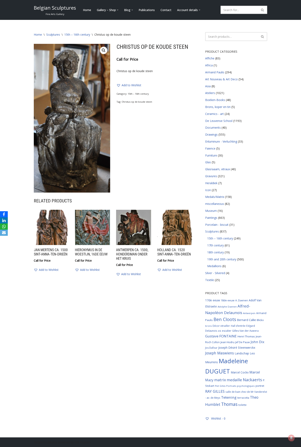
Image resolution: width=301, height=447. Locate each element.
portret (260, 386)
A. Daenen (241, 300)
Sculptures (53, 34)
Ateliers (210, 93)
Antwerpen (249, 313)
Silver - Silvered (215, 273)
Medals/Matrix (214, 197)
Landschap (242, 353)
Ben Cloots (225, 319)
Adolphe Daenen (227, 306)
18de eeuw (227, 300)
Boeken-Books (215, 100)
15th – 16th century (77, 34)
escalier (226, 330)
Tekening (228, 397)
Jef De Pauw (242, 342)
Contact (166, 10)
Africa (209, 65)
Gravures (211, 176)
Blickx (260, 320)
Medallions (214, 266)
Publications (147, 10)
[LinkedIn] (4, 220)
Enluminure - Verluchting (221, 141)
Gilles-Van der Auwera (245, 330)
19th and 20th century (221, 259)
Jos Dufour (211, 347)
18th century (215, 252)
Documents (213, 127)
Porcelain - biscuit (217, 225)
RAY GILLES (215, 391)
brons (208, 325)
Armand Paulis (214, 72)
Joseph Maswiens (219, 353)
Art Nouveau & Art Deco (221, 79)
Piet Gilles (220, 386)
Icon (208, 190)
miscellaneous (214, 204)
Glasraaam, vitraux (217, 169)
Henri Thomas (246, 336)
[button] (117, 10)
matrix (220, 379)
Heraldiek (211, 183)
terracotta (243, 397)
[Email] (4, 233)
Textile (209, 280)
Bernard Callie (246, 320)
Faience (210, 148)
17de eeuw (212, 300)
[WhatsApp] (4, 227)
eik (219, 330)
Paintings (211, 218)
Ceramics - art (214, 114)
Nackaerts (252, 379)
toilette (242, 404)
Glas (208, 162)
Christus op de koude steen (137, 101)
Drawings (211, 134)
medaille (234, 379)
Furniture (211, 155)
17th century (215, 245)
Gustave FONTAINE (221, 336)
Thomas (229, 404)
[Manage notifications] (291, 438)
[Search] (262, 10)
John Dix (257, 341)
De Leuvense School (218, 121)
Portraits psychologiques (240, 385)
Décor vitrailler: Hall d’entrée (229, 325)
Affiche (209, 58)
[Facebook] (4, 214)
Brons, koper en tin (218, 107)
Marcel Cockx (240, 372)
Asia (208, 86)
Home (87, 10)
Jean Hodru (227, 342)
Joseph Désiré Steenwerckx (236, 347)
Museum (211, 211)
